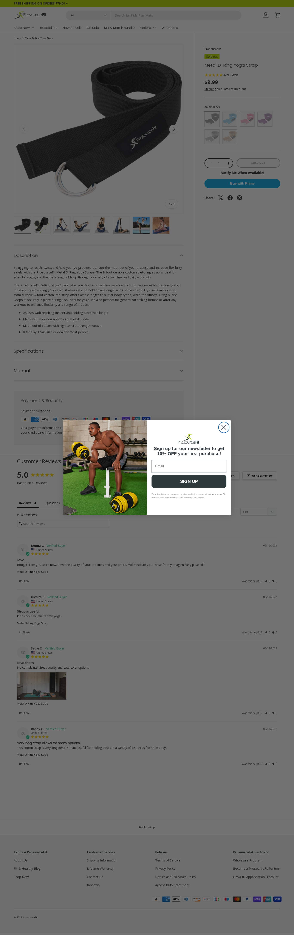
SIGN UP (189, 481)
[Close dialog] (223, 427)
